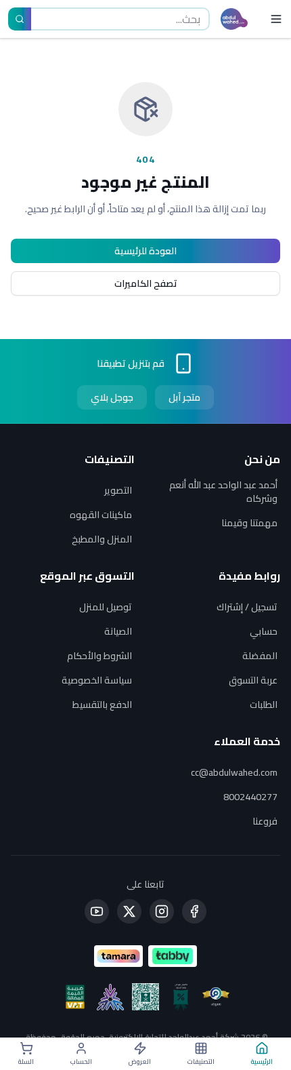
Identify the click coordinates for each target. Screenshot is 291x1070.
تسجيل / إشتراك (247, 607)
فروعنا (264, 821)
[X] (129, 911)
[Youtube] (97, 911)
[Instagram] (162, 911)
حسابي (263, 631)
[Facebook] (194, 911)
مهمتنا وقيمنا (249, 523)
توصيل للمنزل (105, 607)
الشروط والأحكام (99, 655)
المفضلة (259, 655)
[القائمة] (273, 19)
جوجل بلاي (112, 397)
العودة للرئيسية (145, 251)
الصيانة (118, 631)
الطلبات (263, 704)
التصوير (118, 490)
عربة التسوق (253, 680)
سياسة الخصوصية (97, 680)
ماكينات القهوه (101, 514)
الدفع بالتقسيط (102, 704)
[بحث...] (19, 19)
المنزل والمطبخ (102, 539)
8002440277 (250, 797)
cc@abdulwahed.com (234, 772)
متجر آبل (184, 397)
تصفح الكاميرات (145, 283)
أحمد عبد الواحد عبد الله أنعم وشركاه (223, 491)
